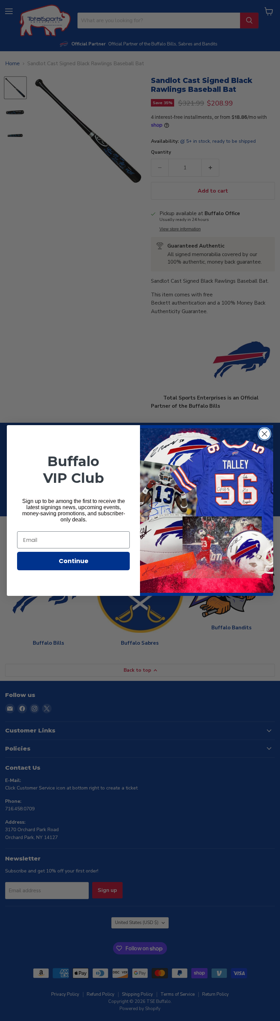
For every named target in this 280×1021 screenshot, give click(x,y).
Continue (73, 561)
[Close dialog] (264, 434)
